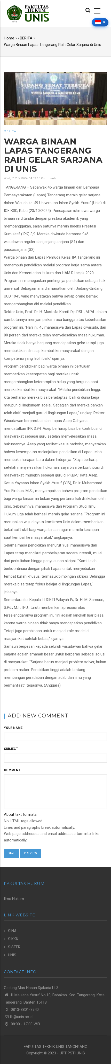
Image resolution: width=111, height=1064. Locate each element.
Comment (12, 770)
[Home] (28, 13)
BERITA (26, 38)
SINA (12, 931)
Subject (11, 749)
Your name (13, 728)
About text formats (20, 814)
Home (9, 38)
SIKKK (13, 939)
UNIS (12, 955)
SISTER (14, 947)
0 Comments (47, 178)
